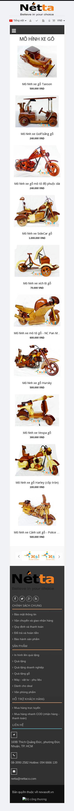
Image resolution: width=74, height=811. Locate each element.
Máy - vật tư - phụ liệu (28, 679)
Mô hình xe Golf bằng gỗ (37, 134)
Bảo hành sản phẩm (26, 639)
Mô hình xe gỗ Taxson (37, 84)
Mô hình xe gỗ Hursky (37, 383)
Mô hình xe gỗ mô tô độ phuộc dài (37, 184)
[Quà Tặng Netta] (37, 9)
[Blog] (36, 20)
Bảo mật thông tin (25, 614)
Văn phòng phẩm (25, 692)
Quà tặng (20, 661)
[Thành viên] (30, 20)
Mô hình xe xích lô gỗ (37, 283)
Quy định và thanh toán (28, 626)
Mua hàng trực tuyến (27, 707)
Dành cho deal (23, 685)
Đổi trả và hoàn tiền (26, 632)
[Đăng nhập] (48, 20)
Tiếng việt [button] (18, 20)
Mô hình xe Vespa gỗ (37, 433)
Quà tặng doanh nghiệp (29, 667)
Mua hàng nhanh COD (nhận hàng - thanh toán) (35, 716)
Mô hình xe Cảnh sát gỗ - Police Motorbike (42, 532)
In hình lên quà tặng (26, 655)
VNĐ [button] (60, 20)
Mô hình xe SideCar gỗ (37, 233)
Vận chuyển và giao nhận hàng (33, 620)
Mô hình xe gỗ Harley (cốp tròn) (37, 482)
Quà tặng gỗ (22, 673)
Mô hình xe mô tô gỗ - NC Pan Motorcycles (43, 333)
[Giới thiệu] (43, 20)
